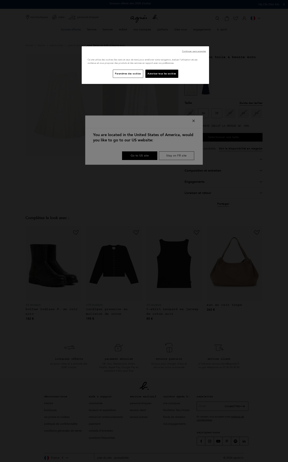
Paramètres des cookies (128, 73)
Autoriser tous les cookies (162, 73)
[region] (145, 65)
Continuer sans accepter (194, 51)
